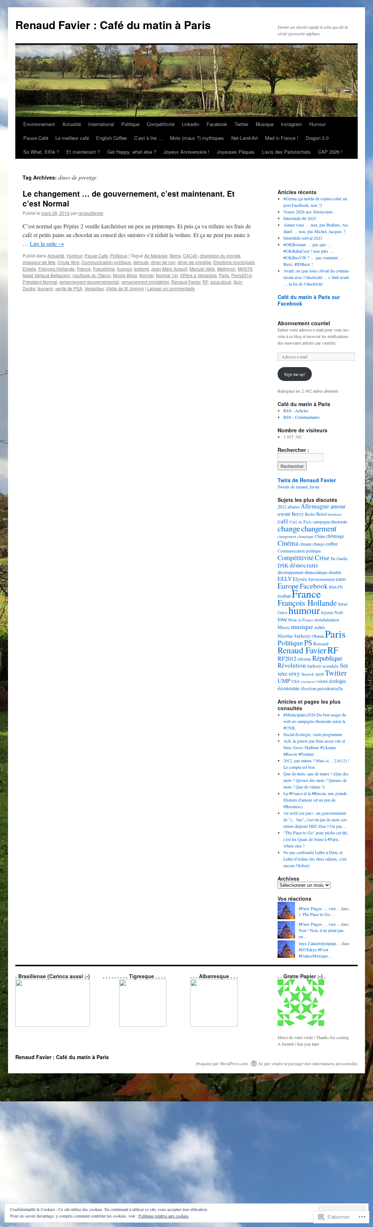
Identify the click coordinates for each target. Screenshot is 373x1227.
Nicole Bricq (125, 275)
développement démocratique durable (309, 572)
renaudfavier (90, 213)
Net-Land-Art (244, 137)
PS (308, 643)
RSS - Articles (296, 410)
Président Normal (40, 282)
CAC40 (190, 255)
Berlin (310, 514)
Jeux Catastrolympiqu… (320, 943)
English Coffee (111, 137)
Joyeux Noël (332, 612)
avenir (284, 513)
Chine (320, 536)
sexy (294, 673)
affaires (293, 507)
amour (337, 506)
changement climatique (296, 536)
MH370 (245, 269)
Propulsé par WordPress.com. (222, 1063)
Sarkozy (314, 666)
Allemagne (315, 506)
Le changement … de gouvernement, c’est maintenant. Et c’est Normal (129, 198)
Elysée (29, 269)
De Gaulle (339, 558)
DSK (283, 565)
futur (343, 604)
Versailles (94, 288)
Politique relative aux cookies (163, 1216)
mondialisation (326, 619)
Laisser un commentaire (171, 288)
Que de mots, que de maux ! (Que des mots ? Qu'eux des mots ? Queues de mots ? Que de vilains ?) (316, 780)
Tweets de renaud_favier (298, 486)
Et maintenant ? (83, 151)
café (283, 520)
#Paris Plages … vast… (319, 908)
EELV (285, 578)
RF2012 (287, 658)
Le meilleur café (72, 137)
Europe (288, 586)
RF (205, 282)
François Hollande (56, 269)
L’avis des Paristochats (286, 151)
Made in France (300, 619)
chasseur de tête (39, 262)
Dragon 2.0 (317, 137)
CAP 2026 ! (330, 151)
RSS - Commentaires (301, 417)
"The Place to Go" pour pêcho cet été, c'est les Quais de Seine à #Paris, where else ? (315, 839)
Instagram (291, 124)
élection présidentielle (322, 688)
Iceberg (141, 269)
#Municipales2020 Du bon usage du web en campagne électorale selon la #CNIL (314, 721)
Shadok (307, 674)
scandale (330, 666)
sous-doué (220, 282)
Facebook (217, 124)
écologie (337, 680)
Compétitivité (160, 124)
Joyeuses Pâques (236, 151)
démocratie (304, 565)
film (333, 587)
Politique (130, 124)
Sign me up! (294, 374)
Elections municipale (234, 262)
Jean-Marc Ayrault (169, 269)
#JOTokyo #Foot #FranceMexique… (315, 953)
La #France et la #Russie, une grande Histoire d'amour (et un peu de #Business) (315, 799)
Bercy (175, 255)
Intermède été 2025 (299, 218)
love (282, 619)
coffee (332, 543)
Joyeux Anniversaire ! (186, 151)
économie (289, 688)
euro (341, 578)
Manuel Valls (202, 269)
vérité (322, 681)
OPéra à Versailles (198, 275)
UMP (284, 681)
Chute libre (68, 262)
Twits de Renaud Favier (307, 480)
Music (284, 627)
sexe (282, 673)
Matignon (226, 269)
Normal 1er (167, 275)
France (84, 269)
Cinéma (288, 542)
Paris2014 (241, 275)
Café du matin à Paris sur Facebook (309, 300)
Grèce (282, 612)
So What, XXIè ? (41, 151)
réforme (304, 659)
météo (319, 627)
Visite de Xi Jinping (125, 288)
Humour (317, 124)
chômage (335, 536)
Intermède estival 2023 (302, 238)
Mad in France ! (281, 137)
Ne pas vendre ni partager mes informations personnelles (308, 1063)
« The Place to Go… (316, 914)
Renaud (321, 643)
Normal (146, 275)
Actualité (71, 124)
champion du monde (220, 255)
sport (319, 674)
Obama (318, 636)
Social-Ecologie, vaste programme (312, 734)
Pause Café (35, 137)
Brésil (321, 514)
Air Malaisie (156, 255)
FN (340, 587)
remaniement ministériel (145, 282)
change (289, 528)
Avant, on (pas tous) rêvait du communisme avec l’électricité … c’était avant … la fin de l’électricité (316, 277)
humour (124, 269)
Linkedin (190, 124)
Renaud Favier (185, 282)
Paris (224, 275)
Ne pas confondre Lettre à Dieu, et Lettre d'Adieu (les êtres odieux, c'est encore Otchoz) (314, 858)
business (334, 514)
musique (302, 626)
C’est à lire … (148, 137)
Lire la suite (47, 243)
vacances (308, 681)
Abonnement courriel (304, 323)
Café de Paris (300, 521)
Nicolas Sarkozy (294, 636)
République (327, 657)
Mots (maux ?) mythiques (197, 137)
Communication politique (106, 262)
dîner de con (163, 262)
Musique (265, 124)
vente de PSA (68, 288)
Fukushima (104, 269)
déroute (141, 262)
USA (295, 681)
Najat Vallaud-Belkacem (46, 275)
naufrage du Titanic (91, 275)
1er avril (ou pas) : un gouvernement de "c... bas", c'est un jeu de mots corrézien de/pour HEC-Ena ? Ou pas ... (315, 819)
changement (319, 528)
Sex (344, 665)
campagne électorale (330, 521)
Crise (322, 557)
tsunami (45, 288)
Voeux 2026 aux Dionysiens (308, 212)
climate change (312, 544)
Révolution (292, 665)
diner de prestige (194, 262)
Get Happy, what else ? (131, 151)
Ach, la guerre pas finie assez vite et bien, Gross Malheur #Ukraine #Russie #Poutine (314, 747)
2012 (282, 507)
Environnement (39, 124)
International (101, 124)
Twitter (241, 124)
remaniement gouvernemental (89, 282)
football (284, 596)
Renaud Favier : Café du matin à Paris (113, 24)
